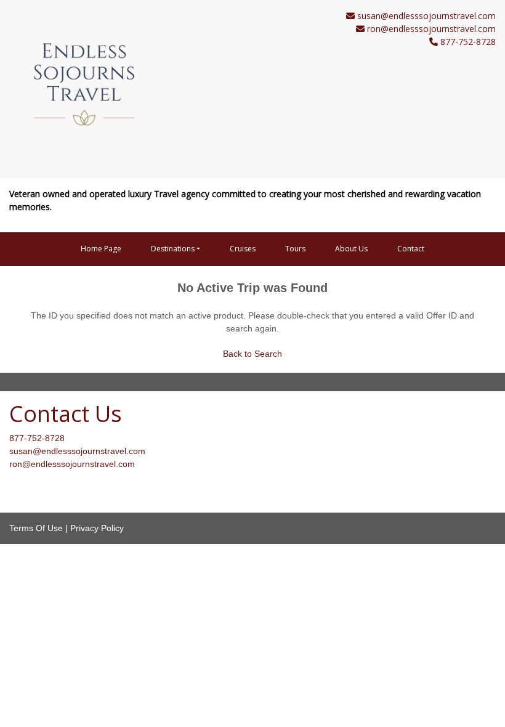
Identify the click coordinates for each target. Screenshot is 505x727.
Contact (410, 248)
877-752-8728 (37, 438)
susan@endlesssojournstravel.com (426, 16)
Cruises (243, 248)
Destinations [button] (173, 248)
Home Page (101, 248)
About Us (351, 248)
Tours (295, 248)
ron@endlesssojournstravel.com (431, 29)
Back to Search (252, 354)
